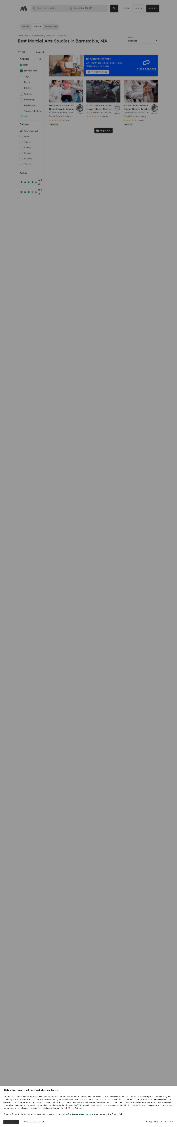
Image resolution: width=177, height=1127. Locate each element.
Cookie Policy (167, 1122)
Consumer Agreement (81, 1114)
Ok (11, 1122)
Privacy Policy (118, 1114)
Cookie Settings (34, 1122)
